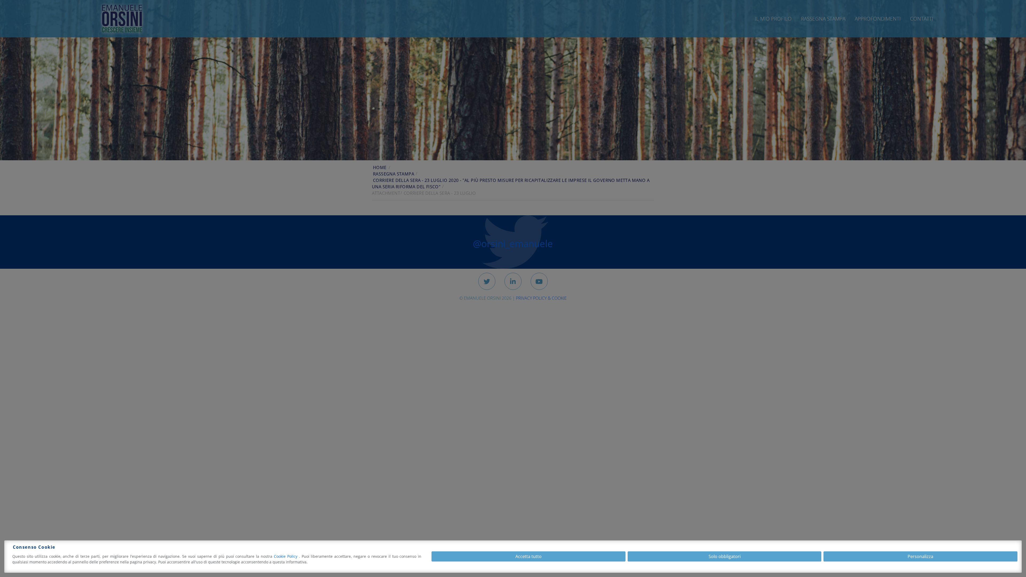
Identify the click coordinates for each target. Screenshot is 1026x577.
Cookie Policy (286, 556)
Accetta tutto (528, 556)
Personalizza (920, 556)
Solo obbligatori (725, 556)
